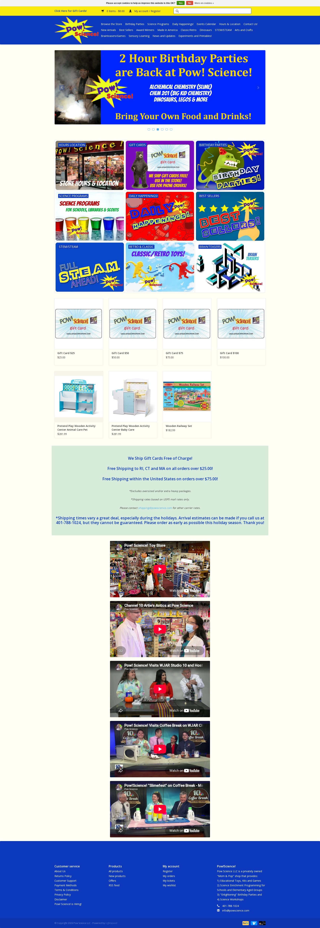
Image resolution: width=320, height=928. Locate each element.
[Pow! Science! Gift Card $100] (241, 323)
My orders (169, 876)
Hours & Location (229, 24)
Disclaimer (60, 899)
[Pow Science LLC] (77, 30)
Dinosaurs (206, 30)
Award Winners (145, 30)
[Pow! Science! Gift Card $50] (133, 323)
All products (116, 871)
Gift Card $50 (120, 353)
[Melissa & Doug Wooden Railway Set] (187, 396)
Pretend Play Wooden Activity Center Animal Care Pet (76, 427)
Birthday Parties (134, 24)
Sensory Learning (139, 36)
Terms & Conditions (66, 890)
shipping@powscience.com (155, 508)
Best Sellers (126, 30)
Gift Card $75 (174, 353)
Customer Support (65, 880)
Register (168, 871)
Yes (181, 3)
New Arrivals (108, 30)
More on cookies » (204, 3)
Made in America (167, 30)
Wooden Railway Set (179, 426)
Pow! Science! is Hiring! (67, 904)
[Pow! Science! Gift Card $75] (187, 323)
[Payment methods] (245, 922)
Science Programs (158, 24)
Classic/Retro (188, 30)
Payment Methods (65, 885)
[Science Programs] (160, 87)
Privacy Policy (62, 894)
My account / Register (147, 11)
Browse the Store (111, 24)
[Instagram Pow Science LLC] (173, 850)
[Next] (258, 87)
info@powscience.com (235, 910)
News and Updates (164, 36)
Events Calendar (206, 24)
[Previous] (61, 87)
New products (117, 876)
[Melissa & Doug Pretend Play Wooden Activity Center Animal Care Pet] (78, 396)
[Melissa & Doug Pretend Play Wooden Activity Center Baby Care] (133, 396)
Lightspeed (111, 923)
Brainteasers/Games (113, 36)
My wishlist (169, 885)
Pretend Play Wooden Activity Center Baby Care (131, 427)
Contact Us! (250, 24)
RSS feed (114, 885)
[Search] (177, 11)
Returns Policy (62, 876)
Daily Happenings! (183, 24)
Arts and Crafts (244, 30)
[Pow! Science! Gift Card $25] (78, 323)
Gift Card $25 (66, 353)
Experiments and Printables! (195, 36)
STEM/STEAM (223, 30)
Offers (112, 880)
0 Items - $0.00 (115, 11)
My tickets (169, 880)
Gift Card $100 (229, 353)
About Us (60, 871)
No (189, 3)
